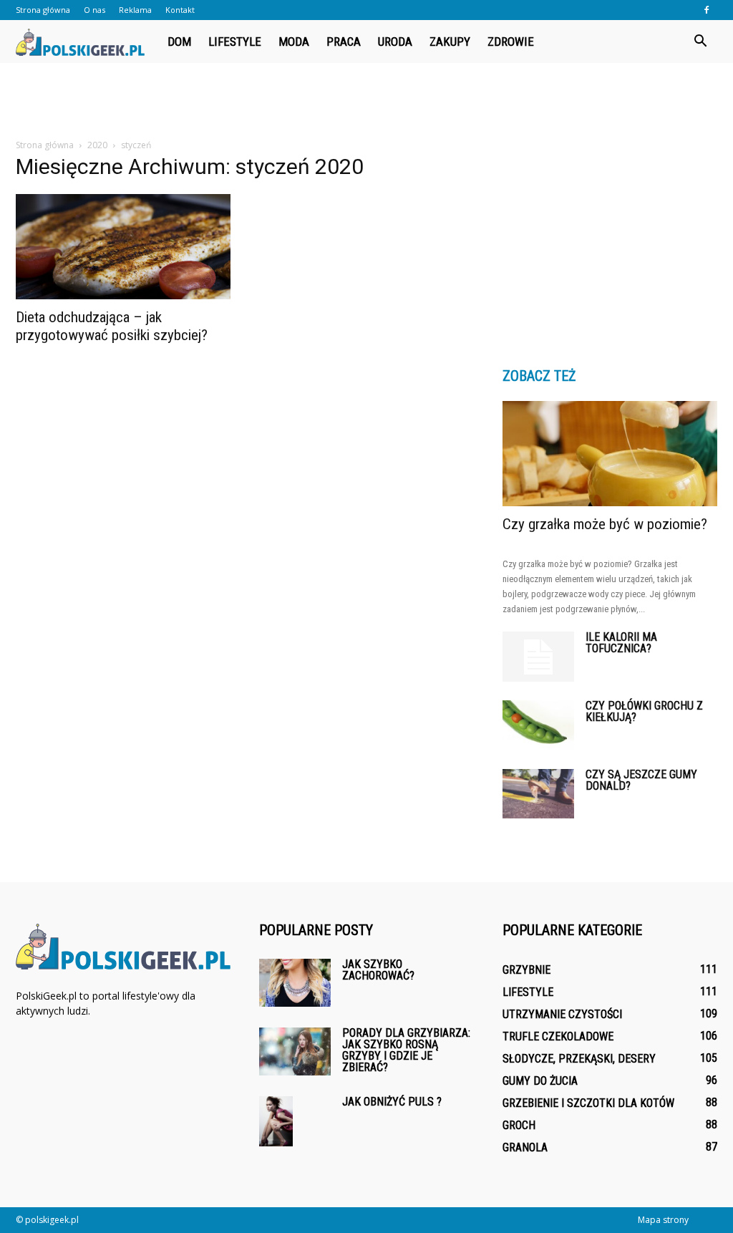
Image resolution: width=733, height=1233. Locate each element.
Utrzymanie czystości (562, 1014)
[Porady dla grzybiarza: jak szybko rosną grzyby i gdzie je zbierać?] (295, 1051)
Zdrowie (510, 41)
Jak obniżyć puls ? (392, 1101)
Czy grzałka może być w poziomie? (605, 524)
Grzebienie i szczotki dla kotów (588, 1103)
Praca (343, 41)
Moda (293, 41)
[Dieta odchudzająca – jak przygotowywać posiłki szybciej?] (123, 246)
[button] (700, 41)
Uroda (395, 41)
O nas (94, 9)
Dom (179, 41)
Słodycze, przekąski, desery (579, 1058)
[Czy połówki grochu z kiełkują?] (538, 725)
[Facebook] (706, 10)
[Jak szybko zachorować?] (295, 983)
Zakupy (449, 41)
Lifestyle (234, 41)
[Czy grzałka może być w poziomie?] (610, 453)
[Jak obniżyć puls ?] (276, 1121)
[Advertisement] (366, 101)
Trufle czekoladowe (558, 1036)
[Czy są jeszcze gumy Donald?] (538, 793)
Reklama (135, 9)
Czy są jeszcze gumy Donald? (641, 780)
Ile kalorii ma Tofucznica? (621, 642)
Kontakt (180, 9)
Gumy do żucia (540, 1081)
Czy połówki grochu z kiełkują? (644, 711)
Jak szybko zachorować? (378, 969)
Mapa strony (663, 1220)
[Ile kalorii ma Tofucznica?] (538, 657)
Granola (525, 1147)
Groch (519, 1125)
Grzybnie (526, 970)
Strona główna (43, 9)
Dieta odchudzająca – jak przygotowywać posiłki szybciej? (112, 326)
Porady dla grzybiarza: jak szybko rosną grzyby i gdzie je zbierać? (406, 1050)
